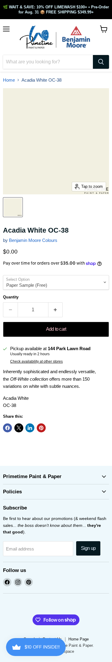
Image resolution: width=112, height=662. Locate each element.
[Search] (101, 62)
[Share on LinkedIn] (29, 427)
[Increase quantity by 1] (55, 309)
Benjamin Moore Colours (33, 240)
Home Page (78, 639)
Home (9, 80)
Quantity (11, 297)
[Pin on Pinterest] (41, 427)
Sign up (88, 548)
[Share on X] (18, 427)
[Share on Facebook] (7, 427)
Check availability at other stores (36, 361)
